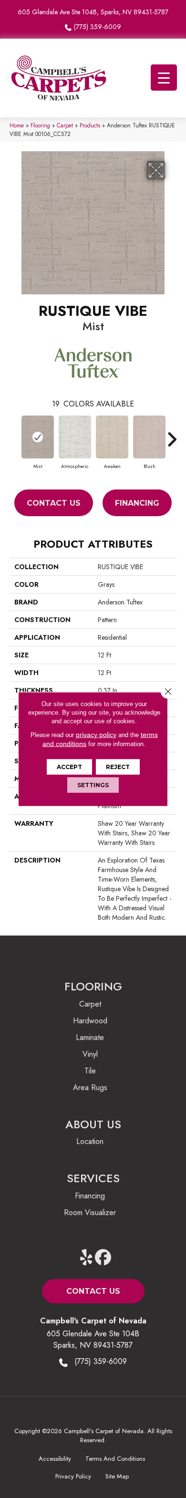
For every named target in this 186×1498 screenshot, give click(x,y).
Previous (14, 434)
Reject (118, 766)
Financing (137, 503)
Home (17, 125)
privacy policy (96, 735)
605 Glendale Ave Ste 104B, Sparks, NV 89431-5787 (93, 12)
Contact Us (54, 503)
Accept (69, 766)
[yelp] (86, 1257)
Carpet (65, 125)
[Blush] (149, 437)
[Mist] (37, 437)
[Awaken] (112, 437)
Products (90, 125)
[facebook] (103, 1257)
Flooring (40, 125)
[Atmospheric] (74, 437)
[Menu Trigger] (164, 77)
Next (172, 434)
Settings (93, 785)
